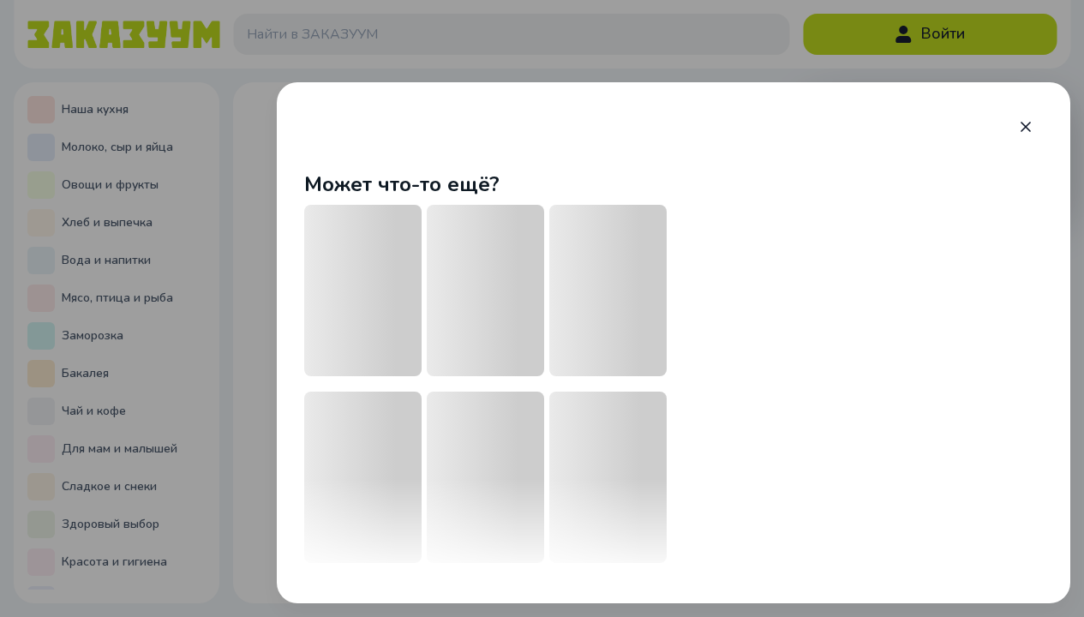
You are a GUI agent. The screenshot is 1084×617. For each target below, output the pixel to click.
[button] (1026, 127)
